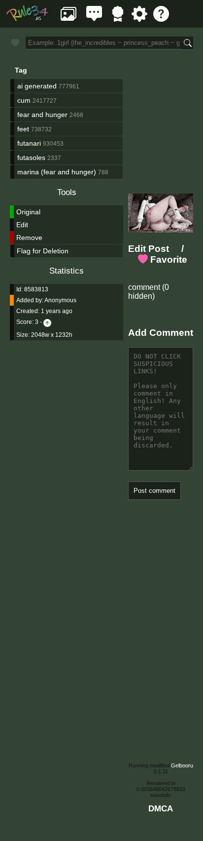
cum (24, 100)
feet (23, 129)
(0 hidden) (148, 291)
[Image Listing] (68, 19)
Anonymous (60, 300)
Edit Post (148, 248)
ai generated (37, 86)
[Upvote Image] (47, 322)
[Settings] (139, 19)
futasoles (31, 157)
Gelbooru (182, 765)
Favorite (167, 259)
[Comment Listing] (94, 19)
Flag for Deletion (42, 251)
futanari (29, 143)
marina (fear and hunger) (56, 172)
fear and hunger (42, 115)
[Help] (161, 19)
